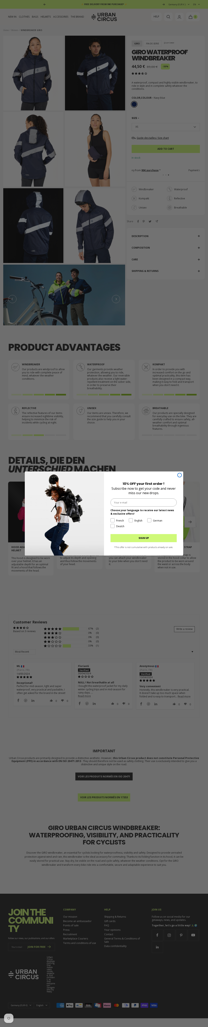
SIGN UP (144, 538)
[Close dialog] (180, 475)
